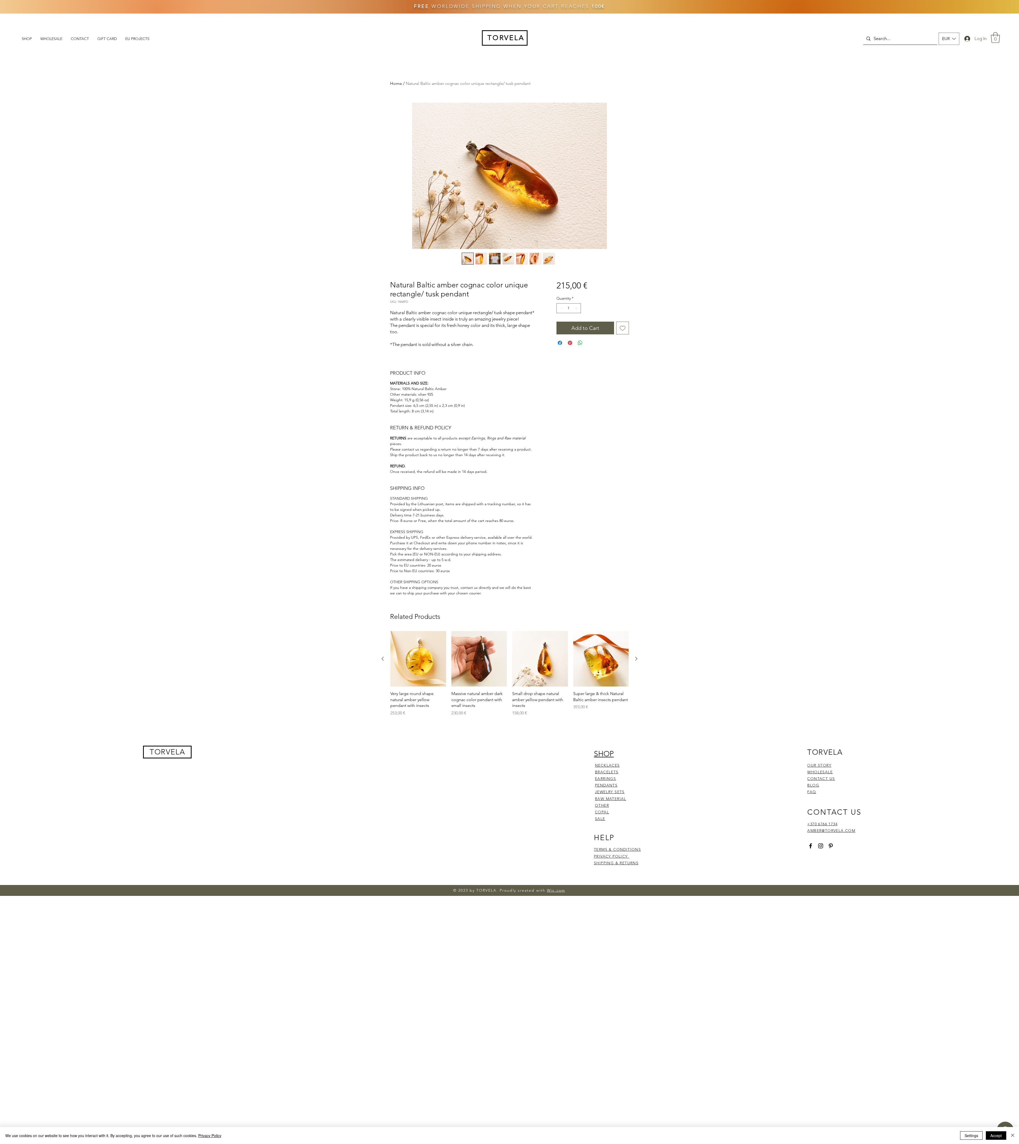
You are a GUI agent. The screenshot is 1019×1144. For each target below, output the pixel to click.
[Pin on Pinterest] (570, 343)
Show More (417, 725)
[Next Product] (636, 901)
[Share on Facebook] (560, 343)
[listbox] (949, 39)
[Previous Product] (382, 901)
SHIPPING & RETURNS (616, 1105)
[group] (509, 916)
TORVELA (167, 994)
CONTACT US (821, 1021)
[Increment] (576, 308)
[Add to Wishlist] (622, 328)
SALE (600, 1061)
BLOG (813, 1027)
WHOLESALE (820, 1014)
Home (396, 83)
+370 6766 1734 (822, 1066)
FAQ (811, 1034)
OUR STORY (819, 1007)
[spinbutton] (568, 308)
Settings (971, 1135)
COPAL (602, 1054)
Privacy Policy (209, 1135)
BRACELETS (607, 1014)
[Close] (1012, 1135)
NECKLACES (607, 1007)
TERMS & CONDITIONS (617, 1092)
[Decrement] (560, 308)
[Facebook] (810, 1088)
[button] (949, 39)
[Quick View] (418, 901)
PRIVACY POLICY (611, 1098)
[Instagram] (820, 1088)
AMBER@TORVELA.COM (831, 1072)
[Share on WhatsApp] (580, 343)
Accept (996, 1135)
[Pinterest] (830, 1088)
